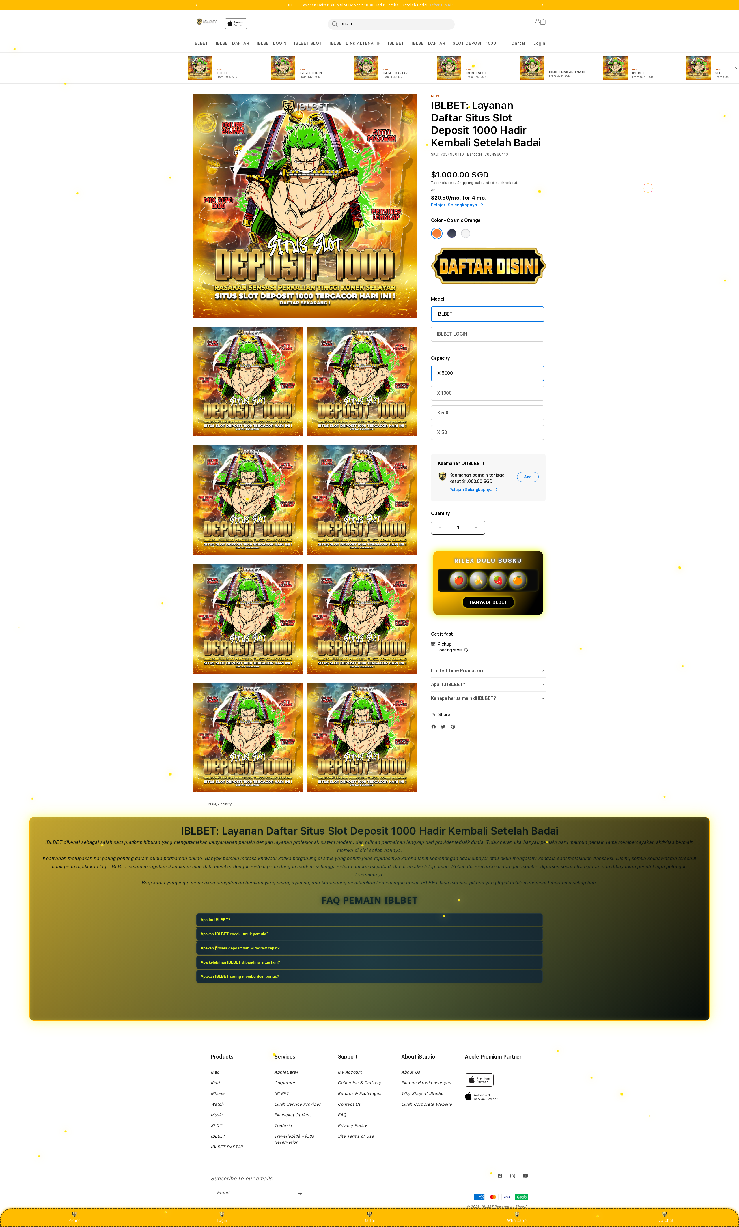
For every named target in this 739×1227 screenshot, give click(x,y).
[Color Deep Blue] (451, 233)
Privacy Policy (352, 1125)
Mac (215, 1072)
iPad (215, 1082)
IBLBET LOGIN (272, 43)
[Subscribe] (299, 1193)
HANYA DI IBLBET (488, 602)
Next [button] (543, 5)
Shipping (465, 183)
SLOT (216, 1125)
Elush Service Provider (297, 1104)
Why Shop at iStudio (422, 1093)
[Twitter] (445, 728)
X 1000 (444, 393)
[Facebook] (435, 728)
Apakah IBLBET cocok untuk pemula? (234, 934)
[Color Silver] (465, 233)
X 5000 (445, 373)
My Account (350, 1072)
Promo (74, 1220)
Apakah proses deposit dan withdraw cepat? (240, 948)
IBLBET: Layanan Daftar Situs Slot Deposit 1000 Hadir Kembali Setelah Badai (370, 5)
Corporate (284, 1082)
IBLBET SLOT (308, 43)
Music (217, 1114)
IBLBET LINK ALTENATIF (355, 43)
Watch (217, 1104)
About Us (410, 1072)
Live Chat (664, 1220)
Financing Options (292, 1114)
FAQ (342, 1114)
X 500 (443, 412)
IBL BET (396, 43)
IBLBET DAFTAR (232, 43)
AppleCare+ (286, 1072)
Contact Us (349, 1104)
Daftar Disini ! (441, 5)
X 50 (442, 432)
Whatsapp (517, 1220)
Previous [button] (196, 5)
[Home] (206, 21)
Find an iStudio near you (426, 1082)
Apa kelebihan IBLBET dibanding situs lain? (240, 962)
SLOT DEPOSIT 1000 (474, 43)
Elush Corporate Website (426, 1104)
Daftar (369, 1220)
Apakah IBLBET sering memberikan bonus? (240, 976)
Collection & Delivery (359, 1082)
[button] (200, 43)
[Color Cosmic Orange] (437, 233)
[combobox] (391, 24)
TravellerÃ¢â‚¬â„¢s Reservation (294, 1139)
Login (222, 1220)
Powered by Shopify (511, 1207)
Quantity (440, 513)
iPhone (218, 1093)
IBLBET (200, 43)
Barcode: (475, 154)
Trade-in (283, 1125)
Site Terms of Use (356, 1136)
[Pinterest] (454, 728)
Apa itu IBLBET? (215, 920)
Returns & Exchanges (359, 1093)
